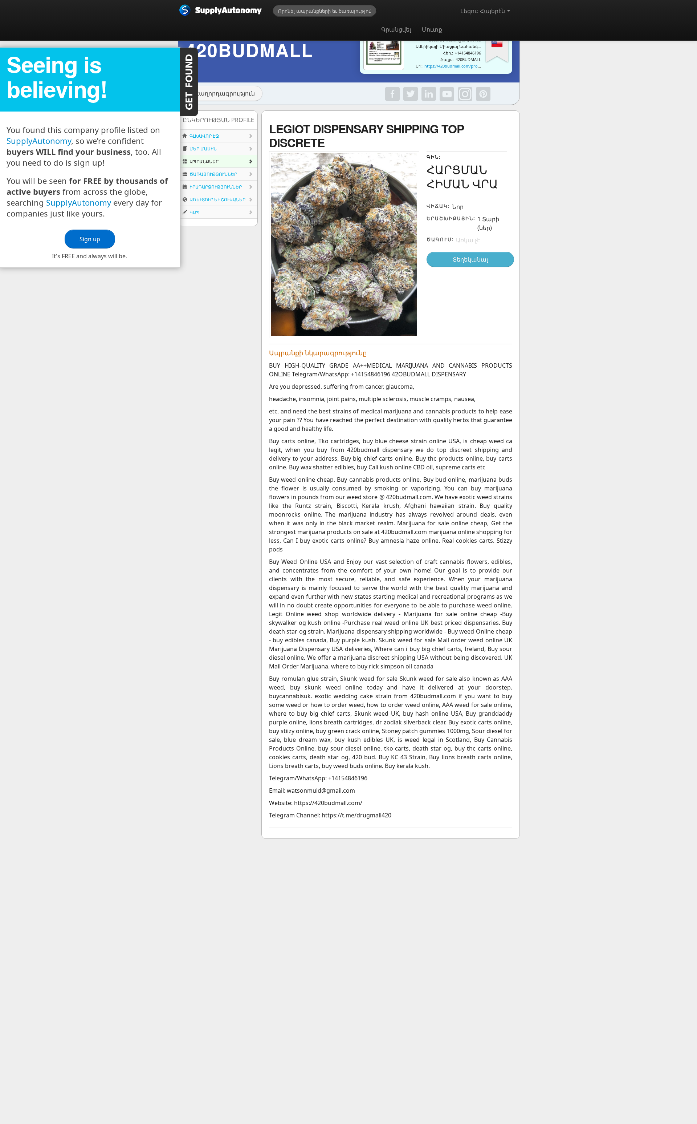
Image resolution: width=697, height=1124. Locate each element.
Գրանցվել (396, 29)
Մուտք (432, 29)
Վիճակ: (438, 206)
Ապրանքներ (203, 161)
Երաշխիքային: (451, 218)
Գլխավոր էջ (203, 136)
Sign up (90, 239)
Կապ (194, 212)
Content (189, 82)
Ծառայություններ (212, 174)
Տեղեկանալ (470, 259)
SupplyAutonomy (39, 140)
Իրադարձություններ (215, 187)
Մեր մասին (202, 149)
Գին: (434, 157)
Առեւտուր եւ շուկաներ (216, 200)
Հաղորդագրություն (225, 93)
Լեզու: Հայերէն (483, 11)
